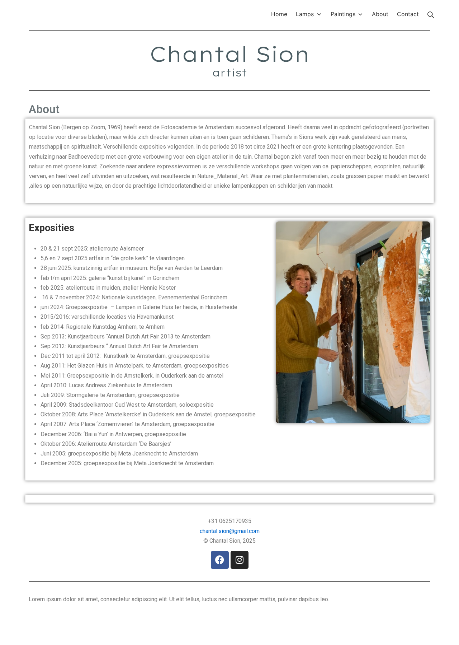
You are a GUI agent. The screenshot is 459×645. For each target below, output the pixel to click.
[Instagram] (240, 560)
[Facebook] (220, 560)
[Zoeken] (430, 14)
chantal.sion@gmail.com (230, 531)
